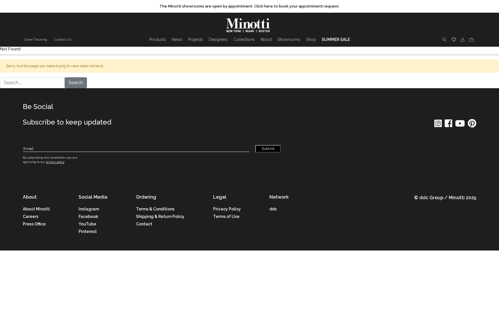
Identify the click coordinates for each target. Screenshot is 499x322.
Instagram (89, 209)
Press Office (34, 224)
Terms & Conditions (155, 209)
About (266, 39)
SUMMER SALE (336, 39)
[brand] (249, 25)
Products (157, 39)
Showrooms (289, 39)
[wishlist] (453, 39)
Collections (244, 39)
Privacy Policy (227, 209)
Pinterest (88, 231)
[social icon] (438, 125)
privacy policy (55, 161)
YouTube (87, 224)
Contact (144, 224)
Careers (30, 216)
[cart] (471, 39)
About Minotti (36, 209)
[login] (462, 39)
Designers (218, 39)
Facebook (88, 216)
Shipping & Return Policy (160, 216)
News (177, 39)
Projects (195, 39)
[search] (444, 39)
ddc (273, 209)
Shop (311, 39)
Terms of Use (226, 216)
